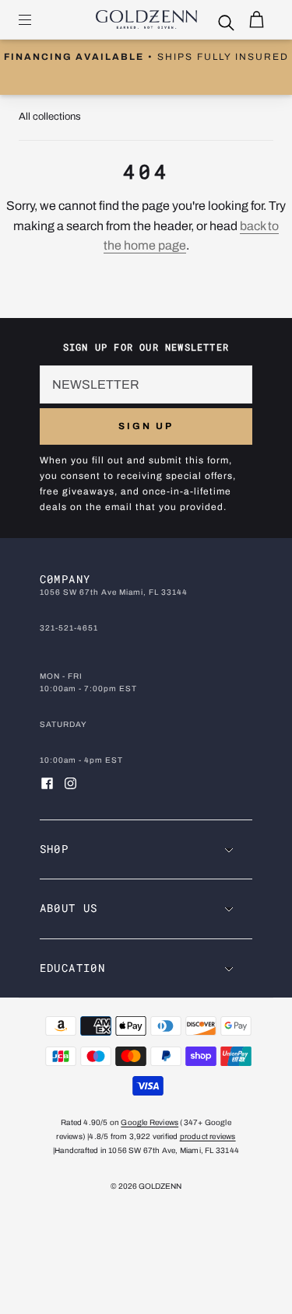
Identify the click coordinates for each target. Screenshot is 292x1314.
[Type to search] (220, 24)
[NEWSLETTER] (146, 384)
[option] (146, 57)
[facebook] (47, 784)
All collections (50, 116)
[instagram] (71, 784)
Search (244, 24)
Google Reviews (149, 1122)
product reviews (208, 1136)
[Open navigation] (36, 19)
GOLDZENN (160, 1186)
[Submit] (230, 24)
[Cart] (256, 19)
